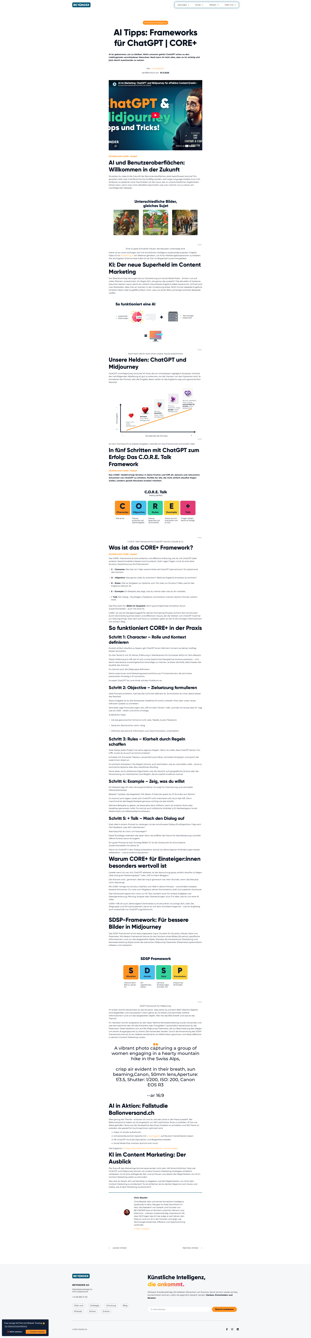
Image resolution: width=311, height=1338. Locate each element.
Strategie (94, 1305)
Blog (125, 1305)
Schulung (111, 1305)
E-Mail (137, 1229)
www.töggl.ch (153, 1136)
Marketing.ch (127, 255)
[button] (183, 5)
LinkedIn (145, 1229)
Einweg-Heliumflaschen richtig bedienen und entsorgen (150, 1148)
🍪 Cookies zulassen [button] (36, 1332)
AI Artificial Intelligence (155, 23)
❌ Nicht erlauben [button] (14, 1332)
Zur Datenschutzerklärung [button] (16, 1326)
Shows (92, 1311)
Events (106, 1311)
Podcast (78, 1311)
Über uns (78, 1305)
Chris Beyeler (157, 68)
